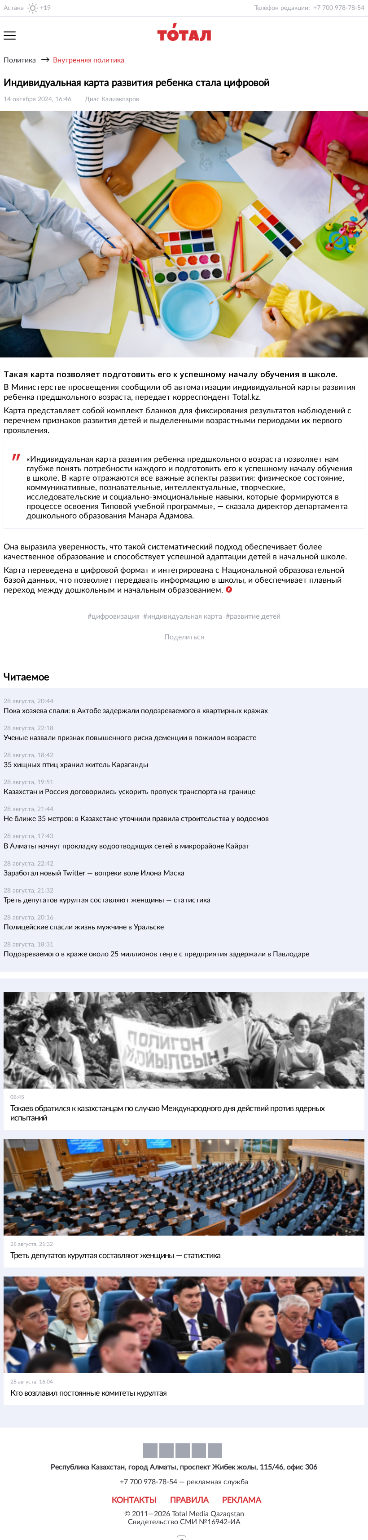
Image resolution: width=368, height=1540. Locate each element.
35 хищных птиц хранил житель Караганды (76, 764)
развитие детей (255, 616)
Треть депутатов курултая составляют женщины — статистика (107, 900)
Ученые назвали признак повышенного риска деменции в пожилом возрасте (130, 737)
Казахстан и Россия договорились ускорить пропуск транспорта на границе (129, 791)
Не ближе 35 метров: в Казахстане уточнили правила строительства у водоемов (136, 818)
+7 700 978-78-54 (338, 8)
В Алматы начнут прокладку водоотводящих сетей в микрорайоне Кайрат (127, 846)
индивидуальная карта (184, 616)
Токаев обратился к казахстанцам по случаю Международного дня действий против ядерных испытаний (167, 1113)
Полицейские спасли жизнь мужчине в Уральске (84, 927)
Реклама (241, 1500)
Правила (189, 1500)
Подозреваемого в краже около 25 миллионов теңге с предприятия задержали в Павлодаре (156, 954)
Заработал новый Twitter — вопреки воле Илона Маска (94, 873)
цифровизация (116, 616)
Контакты (134, 1500)
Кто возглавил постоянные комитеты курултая (88, 1393)
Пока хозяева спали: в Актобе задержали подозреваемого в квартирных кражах (136, 710)
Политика (20, 60)
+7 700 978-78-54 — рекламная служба (184, 1482)
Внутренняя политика (88, 60)
